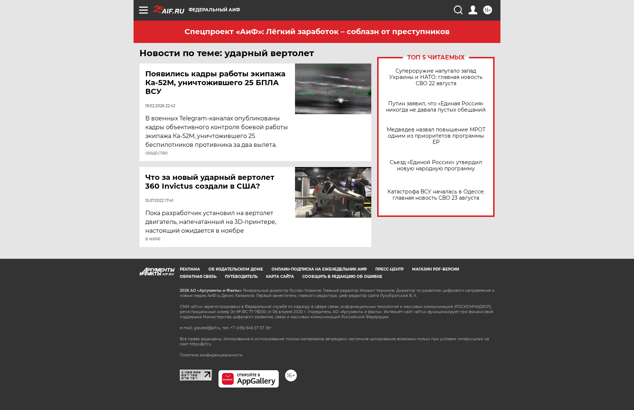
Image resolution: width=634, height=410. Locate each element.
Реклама (190, 269)
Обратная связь (198, 276)
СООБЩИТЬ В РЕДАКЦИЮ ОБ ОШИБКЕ (342, 276)
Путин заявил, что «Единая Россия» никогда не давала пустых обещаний (436, 107)
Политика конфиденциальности (211, 355)
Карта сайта (280, 276)
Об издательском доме (235, 269)
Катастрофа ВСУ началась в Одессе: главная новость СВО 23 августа (436, 195)
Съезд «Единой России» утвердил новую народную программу (436, 165)
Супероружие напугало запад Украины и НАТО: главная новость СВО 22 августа (435, 77)
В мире (153, 239)
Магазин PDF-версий (435, 269)
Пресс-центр (389, 269)
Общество (156, 153)
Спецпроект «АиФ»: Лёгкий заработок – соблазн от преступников (317, 31)
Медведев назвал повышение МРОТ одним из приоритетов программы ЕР (436, 136)
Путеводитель (241, 276)
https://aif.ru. (201, 344)
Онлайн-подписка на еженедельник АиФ (319, 269)
